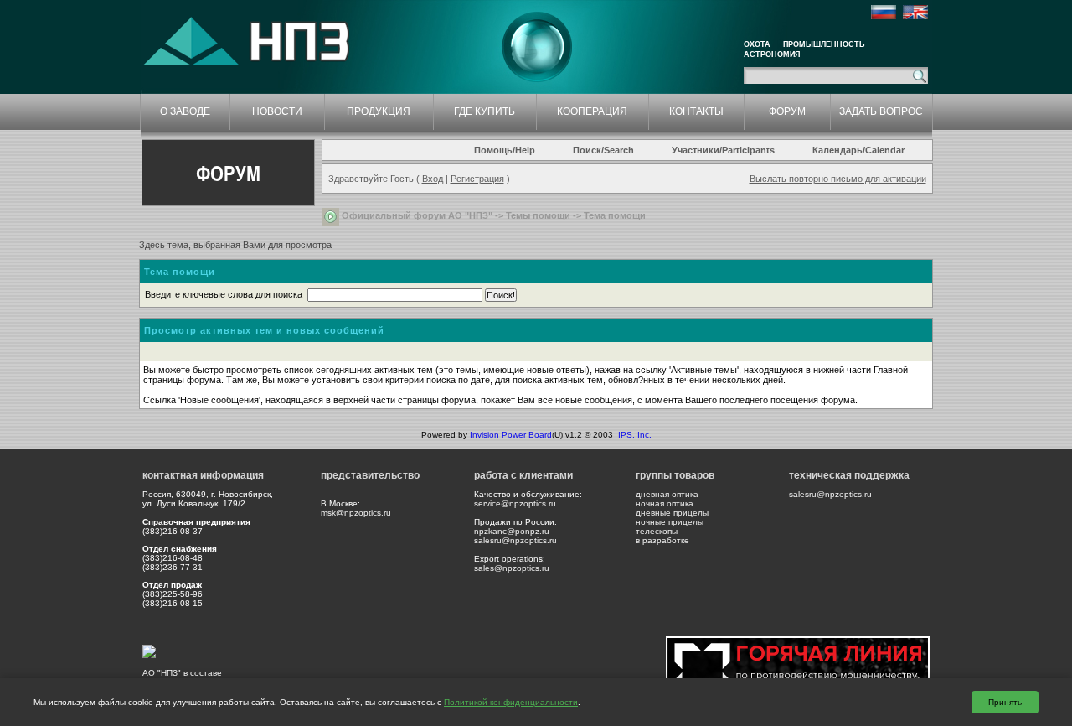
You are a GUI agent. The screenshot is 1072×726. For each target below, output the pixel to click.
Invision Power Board (511, 434)
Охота (757, 44)
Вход (432, 179)
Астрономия (772, 54)
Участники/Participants (723, 150)
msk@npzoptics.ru (356, 512)
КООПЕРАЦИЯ (592, 111)
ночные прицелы (670, 521)
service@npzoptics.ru (515, 503)
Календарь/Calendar (858, 150)
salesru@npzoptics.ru (515, 540)
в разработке (662, 540)
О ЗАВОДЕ (185, 111)
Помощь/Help (504, 150)
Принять (1005, 702)
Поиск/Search (603, 150)
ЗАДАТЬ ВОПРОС (881, 111)
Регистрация (477, 179)
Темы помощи (538, 215)
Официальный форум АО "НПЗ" (417, 215)
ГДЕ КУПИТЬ (484, 111)
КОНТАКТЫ (696, 111)
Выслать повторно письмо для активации (838, 179)
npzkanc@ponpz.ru (511, 531)
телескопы (657, 531)
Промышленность (823, 44)
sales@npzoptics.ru (511, 568)
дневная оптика (667, 494)
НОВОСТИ (277, 111)
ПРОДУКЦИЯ (378, 111)
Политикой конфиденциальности (511, 702)
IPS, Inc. (635, 434)
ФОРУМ (787, 111)
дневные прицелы (672, 512)
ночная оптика (664, 503)
